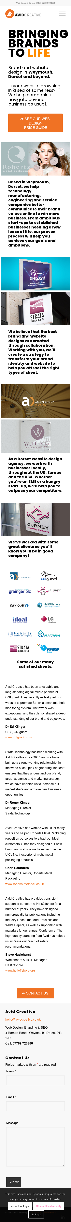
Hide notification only (48, 1206)
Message (12, 1123)
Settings (36, 1214)
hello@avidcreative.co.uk (23, 1019)
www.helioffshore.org (20, 970)
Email (11, 1097)
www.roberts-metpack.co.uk (24, 884)
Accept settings (20, 1206)
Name (11, 1071)
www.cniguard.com (18, 737)
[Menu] (60, 13)
